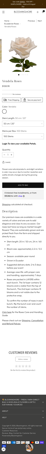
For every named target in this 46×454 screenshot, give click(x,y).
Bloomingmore (21, 426)
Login (4, 143)
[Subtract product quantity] (4, 154)
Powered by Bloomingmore (12, 436)
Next (40, 21)
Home (6, 21)
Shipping (6, 204)
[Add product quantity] (11, 154)
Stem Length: (14, 118)
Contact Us (17, 433)
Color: (9, 106)
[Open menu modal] (3, 12)
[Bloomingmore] (23, 12)
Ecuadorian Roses (11, 23)
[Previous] (3, 4)
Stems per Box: (14, 131)
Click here (6, 312)
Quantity (6, 149)
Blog (10, 433)
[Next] (42, 4)
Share (7, 162)
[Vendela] (4, 111)
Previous (31, 21)
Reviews (5, 433)
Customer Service (29, 433)
